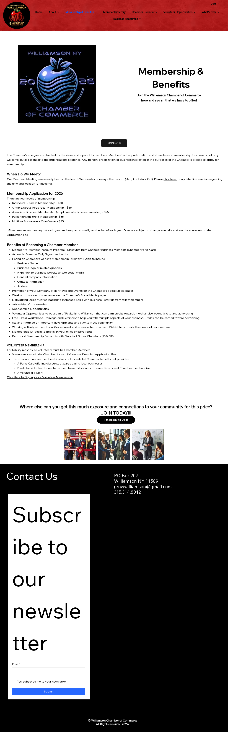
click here (170, 179)
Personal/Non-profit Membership (34, 216)
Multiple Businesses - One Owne (33, 221)
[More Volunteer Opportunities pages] (194, 12)
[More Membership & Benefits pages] (96, 12)
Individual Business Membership (34, 203)
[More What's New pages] (218, 12)
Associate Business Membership (33, 212)
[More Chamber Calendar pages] (156, 12)
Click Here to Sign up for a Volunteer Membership (40, 377)
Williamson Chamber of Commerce (114, 720)
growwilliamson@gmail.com (143, 486)
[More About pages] (58, 12)
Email (16, 664)
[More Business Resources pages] (140, 19)
